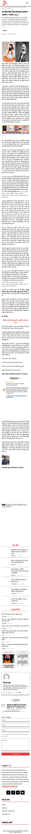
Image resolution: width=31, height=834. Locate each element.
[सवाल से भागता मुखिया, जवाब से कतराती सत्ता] (6, 601)
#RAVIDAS (14, 504)
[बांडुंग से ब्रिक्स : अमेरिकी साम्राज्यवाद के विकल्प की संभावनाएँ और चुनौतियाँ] (6, 572)
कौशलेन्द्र (3, 648)
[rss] (11, 692)
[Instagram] (18, 793)
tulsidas (9, 506)
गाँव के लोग (5, 30)
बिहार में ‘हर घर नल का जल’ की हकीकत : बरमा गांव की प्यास (15, 626)
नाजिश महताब (4, 616)
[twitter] (14, 692)
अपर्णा (3, 635)
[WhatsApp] (10, 38)
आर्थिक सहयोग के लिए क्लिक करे (9, 786)
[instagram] (6, 692)
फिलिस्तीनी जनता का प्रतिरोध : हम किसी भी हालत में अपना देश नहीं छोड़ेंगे (19, 551)
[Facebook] (3, 38)
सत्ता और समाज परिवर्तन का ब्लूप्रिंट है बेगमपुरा (8, 666)
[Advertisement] (15, 527)
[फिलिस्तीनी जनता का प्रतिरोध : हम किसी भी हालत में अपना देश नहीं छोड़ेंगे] (6, 552)
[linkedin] (8, 692)
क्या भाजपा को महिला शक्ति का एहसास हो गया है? (22, 663)
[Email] (13, 38)
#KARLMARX (8, 504)
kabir (25, 504)
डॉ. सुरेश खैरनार (14, 584)
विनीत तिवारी (13, 556)
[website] (16, 692)
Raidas (3, 506)
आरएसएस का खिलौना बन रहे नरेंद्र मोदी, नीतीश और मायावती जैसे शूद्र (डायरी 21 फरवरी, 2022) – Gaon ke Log (17, 706)
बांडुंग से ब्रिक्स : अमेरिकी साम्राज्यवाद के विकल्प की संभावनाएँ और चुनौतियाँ (19, 571)
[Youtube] (23, 793)
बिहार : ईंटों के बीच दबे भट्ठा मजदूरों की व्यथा (12, 614)
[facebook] (3, 692)
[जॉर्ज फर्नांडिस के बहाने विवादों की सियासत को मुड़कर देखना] (6, 591)
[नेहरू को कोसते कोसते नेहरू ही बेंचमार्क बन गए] (6, 581)
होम (2, 7)
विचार (6, 7)
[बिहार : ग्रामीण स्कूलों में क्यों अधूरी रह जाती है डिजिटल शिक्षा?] (6, 562)
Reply (3, 713)
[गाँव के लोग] (6, 677)
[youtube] (19, 692)
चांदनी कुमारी (13, 564)
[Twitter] (6, 38)
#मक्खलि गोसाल (20, 504)
